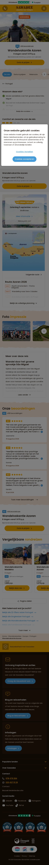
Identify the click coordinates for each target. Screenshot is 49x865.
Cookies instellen (24, 152)
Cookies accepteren (24, 159)
